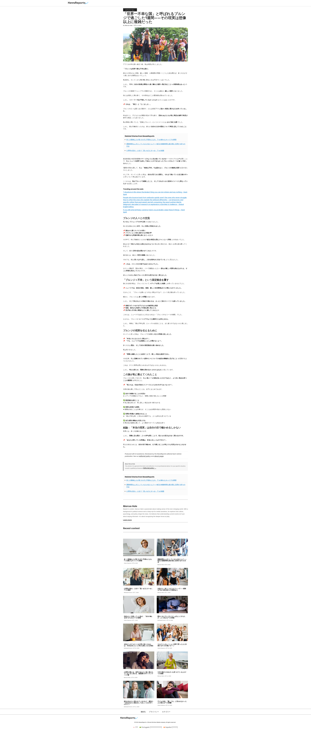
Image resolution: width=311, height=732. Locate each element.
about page (159, 456)
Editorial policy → (149, 468)
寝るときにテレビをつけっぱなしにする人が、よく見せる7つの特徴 (171, 617)
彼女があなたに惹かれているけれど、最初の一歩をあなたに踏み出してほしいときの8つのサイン (138, 703)
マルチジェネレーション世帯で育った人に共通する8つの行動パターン (172, 645)
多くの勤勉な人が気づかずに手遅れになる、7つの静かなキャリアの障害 (151, 140)
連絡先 (143, 712)
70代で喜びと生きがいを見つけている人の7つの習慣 (172, 672)
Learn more (127, 520)
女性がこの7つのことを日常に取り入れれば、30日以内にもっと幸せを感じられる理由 (138, 645)
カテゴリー (166, 712)
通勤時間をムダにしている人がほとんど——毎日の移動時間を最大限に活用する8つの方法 (172, 560)
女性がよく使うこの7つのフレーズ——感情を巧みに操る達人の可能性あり (172, 589)
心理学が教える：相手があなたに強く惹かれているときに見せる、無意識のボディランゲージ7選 (138, 673)
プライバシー (154, 712)
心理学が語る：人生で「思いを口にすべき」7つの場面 (145, 150)
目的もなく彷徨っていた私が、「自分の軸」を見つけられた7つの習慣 (138, 617)
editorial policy (145, 456)
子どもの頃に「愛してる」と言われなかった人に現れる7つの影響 (172, 702)
